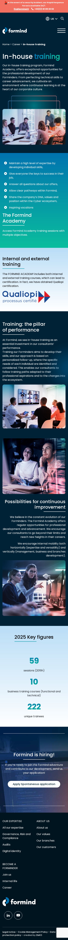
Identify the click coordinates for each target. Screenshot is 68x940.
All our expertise (12, 828)
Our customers (46, 847)
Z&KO (39, 935)
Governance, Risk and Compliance (16, 836)
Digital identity (11, 851)
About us (42, 828)
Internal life (9, 881)
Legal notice (9, 932)
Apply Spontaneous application (34, 784)
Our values (43, 834)
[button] (55, 19)
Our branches (45, 840)
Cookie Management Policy (33, 932)
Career (16, 44)
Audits (6, 844)
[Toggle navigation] (61, 30)
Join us (6, 875)
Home (6, 44)
